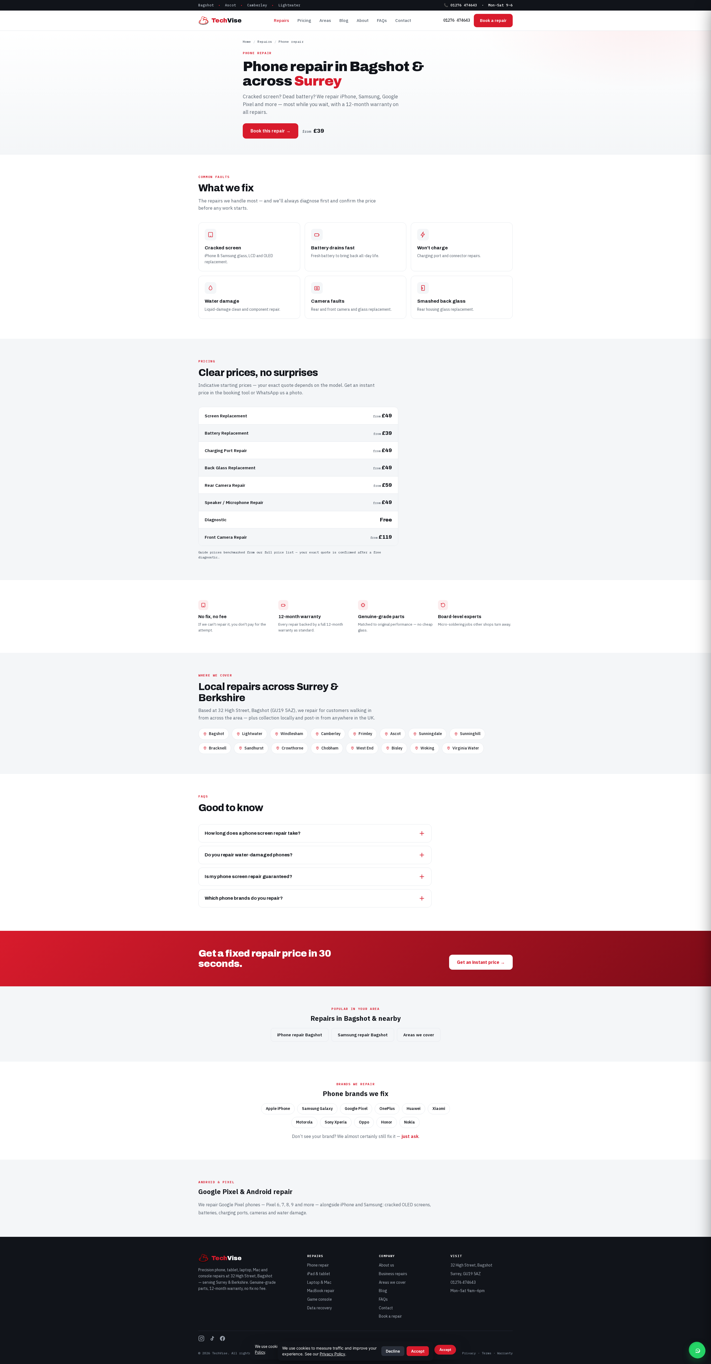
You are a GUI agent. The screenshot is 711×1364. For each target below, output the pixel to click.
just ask (410, 1136)
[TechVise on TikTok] (212, 1339)
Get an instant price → (481, 962)
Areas (325, 20)
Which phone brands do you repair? (243, 898)
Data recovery (319, 1307)
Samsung (373, 1204)
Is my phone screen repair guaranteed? (248, 876)
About (363, 20)
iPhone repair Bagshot (299, 1034)
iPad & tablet (318, 1273)
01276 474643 (456, 20)
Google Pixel (231, 1204)
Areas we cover (418, 1034)
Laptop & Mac (319, 1282)
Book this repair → (271, 131)
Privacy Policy (332, 1354)
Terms (486, 1353)
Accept (445, 1350)
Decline (393, 1351)
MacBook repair (320, 1290)
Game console (319, 1299)
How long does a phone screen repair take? (253, 833)
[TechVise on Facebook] (222, 1339)
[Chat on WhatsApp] (697, 1350)
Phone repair (318, 1265)
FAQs (382, 20)
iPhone (347, 1204)
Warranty (505, 1353)
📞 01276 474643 (460, 5)
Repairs (281, 20)
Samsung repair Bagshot (363, 1034)
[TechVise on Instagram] (201, 1339)
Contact (403, 20)
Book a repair (493, 20)
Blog (343, 20)
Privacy (469, 1353)
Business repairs (393, 1273)
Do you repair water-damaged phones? (248, 854)
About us (386, 1265)
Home (247, 41)
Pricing (304, 20)
